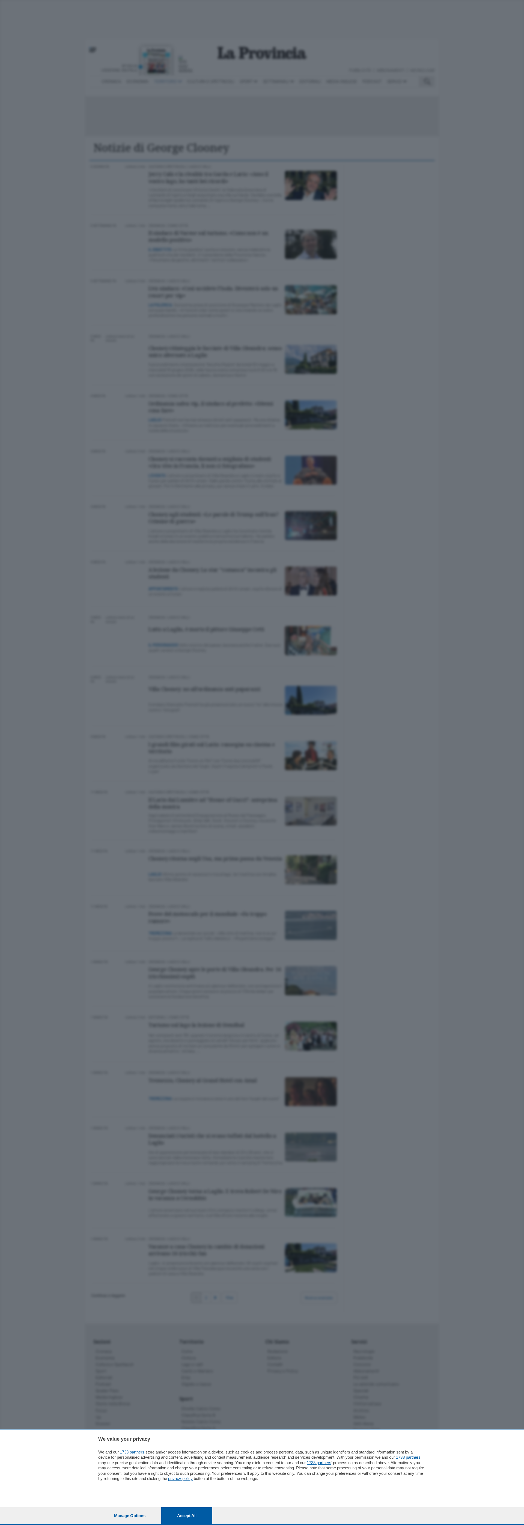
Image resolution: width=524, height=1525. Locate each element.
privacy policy (180, 1478)
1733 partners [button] (132, 1452)
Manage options (129, 1515)
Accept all (186, 1515)
